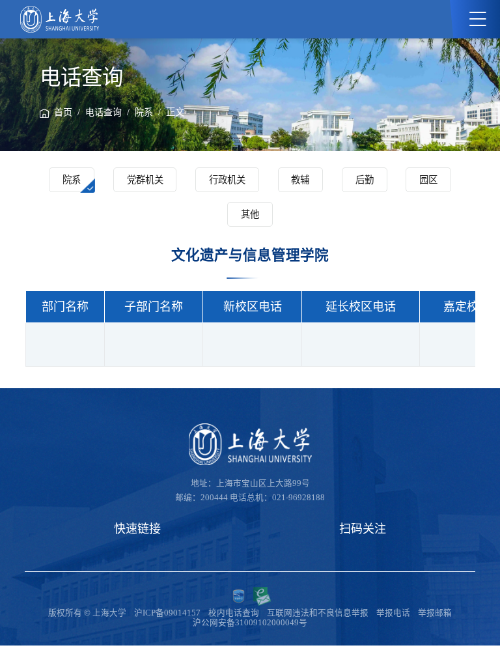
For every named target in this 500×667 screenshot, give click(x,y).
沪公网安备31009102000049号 (250, 622)
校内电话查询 (233, 612)
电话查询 (103, 112)
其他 (250, 214)
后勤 (364, 180)
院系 (144, 112)
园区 (428, 180)
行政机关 (227, 180)
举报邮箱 (435, 612)
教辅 (300, 180)
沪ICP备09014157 (167, 612)
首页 (63, 112)
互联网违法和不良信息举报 (317, 612)
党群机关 (145, 180)
